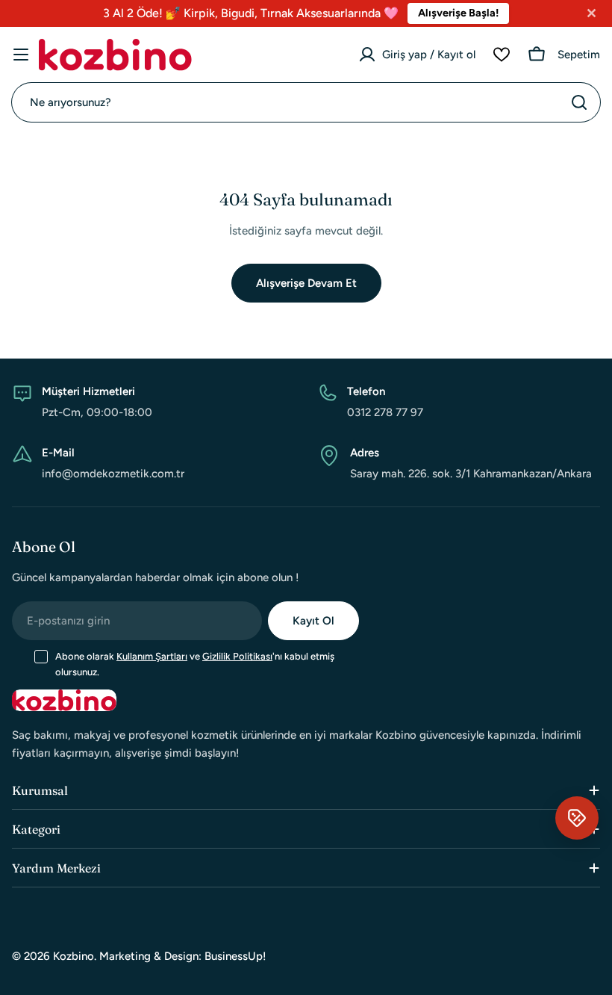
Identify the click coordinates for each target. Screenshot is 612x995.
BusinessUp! (235, 956)
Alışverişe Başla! (458, 12)
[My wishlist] (501, 54)
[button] (577, 818)
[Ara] (579, 102)
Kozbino (73, 956)
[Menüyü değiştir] (21, 54)
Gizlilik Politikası (237, 656)
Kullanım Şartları (151, 656)
